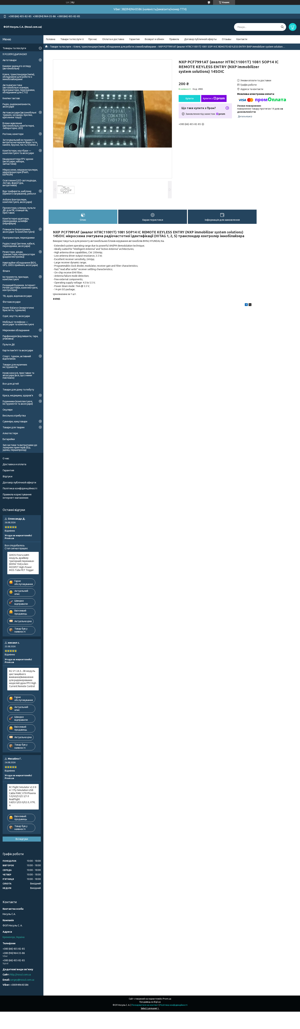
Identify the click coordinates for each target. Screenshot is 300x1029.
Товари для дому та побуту (18, 389)
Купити (190, 98)
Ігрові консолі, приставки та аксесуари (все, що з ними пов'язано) (18, 375)
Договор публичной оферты (200, 39)
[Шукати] (282, 27)
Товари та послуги (70, 39)
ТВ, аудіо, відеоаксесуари (17, 296)
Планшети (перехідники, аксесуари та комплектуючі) (19, 230)
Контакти (241, 39)
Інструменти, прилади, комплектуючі (16, 278)
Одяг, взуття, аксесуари (16, 316)
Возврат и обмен (154, 39)
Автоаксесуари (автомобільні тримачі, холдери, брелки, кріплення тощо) (19, 115)
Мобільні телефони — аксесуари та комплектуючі (18, 323)
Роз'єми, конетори (13, 134)
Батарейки (9, 439)
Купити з (208, 98)
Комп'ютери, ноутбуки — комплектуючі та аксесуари (18, 151)
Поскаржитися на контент (145, 1005)
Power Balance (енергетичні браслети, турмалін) (18, 309)
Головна (50, 39)
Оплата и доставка (113, 39)
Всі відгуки (22, 839)
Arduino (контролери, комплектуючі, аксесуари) (17, 200)
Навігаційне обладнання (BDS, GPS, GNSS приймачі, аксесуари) (20, 263)
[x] (250, 305)
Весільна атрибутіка (14, 415)
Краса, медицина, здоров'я (18, 395)
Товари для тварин (13, 427)
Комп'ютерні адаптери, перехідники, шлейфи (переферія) (16, 221)
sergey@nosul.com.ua (22, 979)
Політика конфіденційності (20, 488)
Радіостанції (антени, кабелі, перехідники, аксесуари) (19, 244)
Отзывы (226, 39)
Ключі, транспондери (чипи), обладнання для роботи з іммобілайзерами (115, 46)
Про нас (92, 39)
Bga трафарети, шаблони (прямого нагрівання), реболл (19, 192)
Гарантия (134, 39)
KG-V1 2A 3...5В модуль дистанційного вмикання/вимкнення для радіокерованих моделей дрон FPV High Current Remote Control (22, 679)
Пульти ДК (9, 344)
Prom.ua (167, 999)
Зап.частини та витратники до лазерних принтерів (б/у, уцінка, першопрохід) (20, 447)
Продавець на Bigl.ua (150, 1002)
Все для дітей (11, 383)
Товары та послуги (14, 48)
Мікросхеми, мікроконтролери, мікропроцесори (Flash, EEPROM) (20, 172)
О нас (6, 458)
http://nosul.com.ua (20, 974)
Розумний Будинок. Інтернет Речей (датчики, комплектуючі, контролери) (20, 287)
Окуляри (7, 409)
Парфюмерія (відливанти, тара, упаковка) (20, 337)
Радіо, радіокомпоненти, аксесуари (17, 105)
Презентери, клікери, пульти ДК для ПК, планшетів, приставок (19, 210)
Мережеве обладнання (16, 330)
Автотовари (9, 60)
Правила (174, 39)
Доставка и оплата (14, 464)
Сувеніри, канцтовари (15, 421)
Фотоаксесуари (11, 301)
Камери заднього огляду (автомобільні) (17, 67)
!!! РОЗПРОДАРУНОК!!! (15, 54)
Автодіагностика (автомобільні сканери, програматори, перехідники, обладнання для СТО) (19, 89)
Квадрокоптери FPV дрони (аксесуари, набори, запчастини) (18, 161)
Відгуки (7, 476)
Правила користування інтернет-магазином (17, 496)
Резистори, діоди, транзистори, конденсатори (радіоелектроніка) (19, 254)
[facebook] (246, 305)
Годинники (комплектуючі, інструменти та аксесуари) (18, 402)
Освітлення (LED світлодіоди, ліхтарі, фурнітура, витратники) (19, 183)
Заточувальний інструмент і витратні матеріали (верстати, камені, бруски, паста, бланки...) (20, 142)
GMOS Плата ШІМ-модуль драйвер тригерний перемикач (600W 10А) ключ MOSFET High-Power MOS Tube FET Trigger (21, 563)
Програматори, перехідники (19, 237)
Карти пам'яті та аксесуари (18, 350)
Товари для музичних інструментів (15, 365)
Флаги (6, 271)
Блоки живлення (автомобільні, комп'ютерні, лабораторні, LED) (18, 126)
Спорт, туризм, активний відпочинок (17, 357)
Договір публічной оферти (19, 482)
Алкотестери (10, 433)
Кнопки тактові (11, 98)
